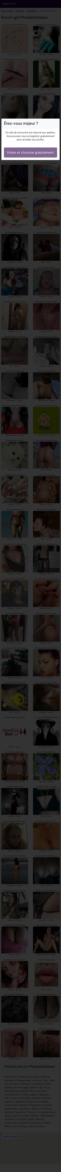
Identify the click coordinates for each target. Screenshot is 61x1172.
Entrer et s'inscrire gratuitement (30, 152)
